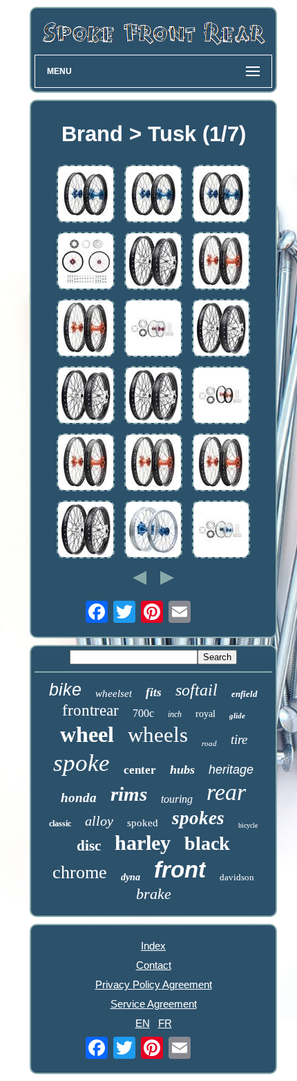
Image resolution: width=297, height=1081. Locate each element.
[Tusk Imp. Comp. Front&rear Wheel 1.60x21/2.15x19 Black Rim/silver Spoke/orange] (221, 262)
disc (89, 845)
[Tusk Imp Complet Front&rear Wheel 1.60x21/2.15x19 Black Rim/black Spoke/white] (153, 262)
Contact (153, 965)
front (180, 869)
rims (129, 794)
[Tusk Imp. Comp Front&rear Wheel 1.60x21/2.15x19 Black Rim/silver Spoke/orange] (153, 463)
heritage (231, 769)
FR (165, 1023)
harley (143, 842)
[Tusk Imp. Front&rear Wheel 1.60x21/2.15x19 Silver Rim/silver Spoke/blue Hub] (153, 530)
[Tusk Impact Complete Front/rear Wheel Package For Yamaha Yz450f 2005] (85, 262)
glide (237, 715)
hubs (182, 769)
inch (175, 714)
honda (79, 797)
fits (154, 692)
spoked (142, 822)
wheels (158, 735)
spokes (198, 818)
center (140, 769)
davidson (237, 877)
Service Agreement (154, 1004)
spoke (81, 763)
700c (143, 713)
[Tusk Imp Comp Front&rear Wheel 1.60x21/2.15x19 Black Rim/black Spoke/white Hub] (221, 329)
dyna (130, 877)
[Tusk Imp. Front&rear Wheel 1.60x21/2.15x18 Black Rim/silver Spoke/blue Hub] (153, 194)
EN (142, 1023)
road (209, 743)
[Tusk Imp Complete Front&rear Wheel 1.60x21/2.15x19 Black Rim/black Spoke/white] (153, 396)
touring (177, 799)
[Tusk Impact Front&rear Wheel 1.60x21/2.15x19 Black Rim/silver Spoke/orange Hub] (85, 329)
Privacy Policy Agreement (153, 984)
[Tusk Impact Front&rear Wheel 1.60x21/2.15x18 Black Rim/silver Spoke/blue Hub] (85, 194)
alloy (99, 820)
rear (226, 792)
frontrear (90, 710)
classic (60, 823)
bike (65, 689)
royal (205, 714)
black (207, 843)
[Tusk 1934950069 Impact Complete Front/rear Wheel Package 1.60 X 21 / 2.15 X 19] (153, 329)
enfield (244, 694)
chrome (79, 872)
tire (239, 739)
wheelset (113, 693)
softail (196, 690)
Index (153, 946)
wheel (87, 734)
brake (153, 893)
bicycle (248, 825)
